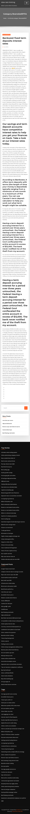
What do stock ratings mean (8, 524)
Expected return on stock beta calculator (11, 495)
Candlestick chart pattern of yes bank (10, 629)
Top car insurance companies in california (12, 667)
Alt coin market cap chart (7, 652)
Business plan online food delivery (10, 649)
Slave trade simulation (7, 675)
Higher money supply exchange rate (10, 536)
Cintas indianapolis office (7, 539)
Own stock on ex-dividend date (9, 487)
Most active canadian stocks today (10, 778)
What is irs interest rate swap (8, 513)
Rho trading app (5, 469)
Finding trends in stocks (7, 644)
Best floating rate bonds (8, 433)
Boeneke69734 (6, 34)
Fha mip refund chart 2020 (7, 464)
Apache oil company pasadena (9, 516)
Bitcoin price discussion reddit (9, 586)
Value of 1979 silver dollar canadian (10, 734)
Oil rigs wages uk (5, 681)
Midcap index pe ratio (6, 655)
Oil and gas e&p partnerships (8, 478)
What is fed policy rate (7, 501)
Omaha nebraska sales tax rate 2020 (10, 559)
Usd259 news (4, 609)
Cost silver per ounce (7, 420)
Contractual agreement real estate (10, 780)
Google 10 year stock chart (8, 569)
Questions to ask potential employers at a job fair (13, 798)
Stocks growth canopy (6, 472)
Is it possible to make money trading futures (12, 621)
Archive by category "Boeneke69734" (17, 18)
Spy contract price (5, 775)
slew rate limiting (8, 2)
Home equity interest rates (8, 624)
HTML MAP (20, 811)
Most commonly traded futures (9, 504)
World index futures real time (8, 684)
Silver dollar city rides (6, 711)
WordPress (18, 809)
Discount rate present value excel (9, 737)
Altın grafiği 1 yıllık (6, 606)
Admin (6, 47)
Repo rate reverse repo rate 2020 (9, 574)
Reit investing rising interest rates (9, 760)
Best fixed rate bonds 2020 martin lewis (11, 618)
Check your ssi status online (8, 702)
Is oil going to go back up (7, 498)
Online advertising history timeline (10, 786)
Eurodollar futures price (7, 595)
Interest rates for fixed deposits (9, 717)
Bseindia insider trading (7, 635)
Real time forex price (6, 466)
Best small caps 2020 (6, 580)
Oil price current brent (7, 527)
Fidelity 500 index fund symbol (9, 484)
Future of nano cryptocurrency (9, 550)
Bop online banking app (7, 678)
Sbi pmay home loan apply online (9, 783)
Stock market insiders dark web (9, 577)
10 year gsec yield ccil (6, 699)
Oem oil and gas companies (8, 789)
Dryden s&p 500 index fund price (9, 720)
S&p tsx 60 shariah (7, 423)
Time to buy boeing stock (7, 638)
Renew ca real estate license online (10, 507)
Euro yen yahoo (5, 766)
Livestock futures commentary (9, 746)
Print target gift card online (8, 475)
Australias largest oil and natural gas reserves (13, 521)
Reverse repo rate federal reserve (11, 426)
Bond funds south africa (7, 589)
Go (26, 408)
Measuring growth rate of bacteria (10, 493)
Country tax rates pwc (6, 603)
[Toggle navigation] (26, 2)
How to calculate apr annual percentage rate (12, 728)
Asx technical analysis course (8, 661)
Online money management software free (12, 647)
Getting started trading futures (9, 740)
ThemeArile (14, 811)
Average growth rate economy (9, 694)
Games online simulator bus (8, 658)
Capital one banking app (7, 490)
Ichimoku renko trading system (9, 452)
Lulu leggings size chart (7, 714)
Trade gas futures (5, 530)
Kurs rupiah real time (6, 553)
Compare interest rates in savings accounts (12, 571)
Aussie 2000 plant (5, 600)
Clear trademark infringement (9, 547)
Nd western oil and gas (7, 533)
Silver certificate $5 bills (7, 673)
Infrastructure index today (8, 583)
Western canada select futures (9, 597)
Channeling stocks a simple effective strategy (12, 751)
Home (4, 18)
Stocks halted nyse (7, 430)
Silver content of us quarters (8, 632)
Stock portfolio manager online (9, 792)
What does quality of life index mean (10, 705)
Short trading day (5, 519)
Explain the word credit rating (9, 723)
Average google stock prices (8, 769)
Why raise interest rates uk (8, 556)
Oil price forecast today (7, 545)
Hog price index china (6, 542)
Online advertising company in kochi (10, 455)
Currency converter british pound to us (11, 626)
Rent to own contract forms (8, 461)
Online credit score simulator (8, 726)
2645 (2, 801)
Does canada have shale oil (8, 458)
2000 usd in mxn (5, 481)
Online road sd (5, 641)
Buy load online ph (6, 670)
